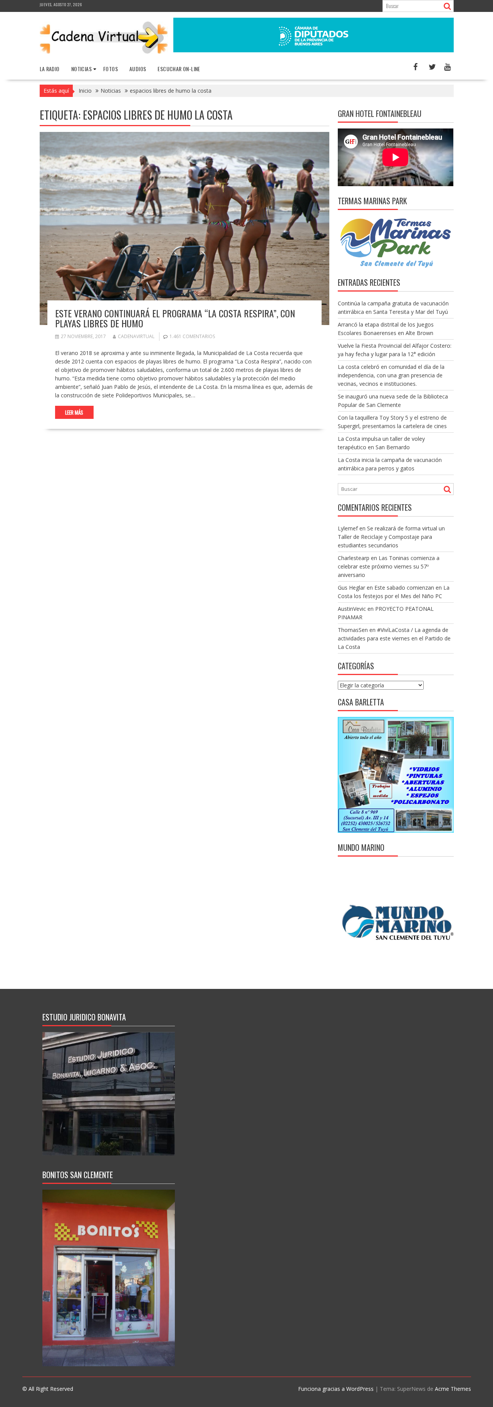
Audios (137, 69)
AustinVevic (352, 608)
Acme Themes (453, 1388)
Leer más (74, 412)
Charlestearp (353, 558)
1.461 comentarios (192, 336)
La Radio (50, 69)
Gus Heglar (351, 587)
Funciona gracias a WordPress (336, 1388)
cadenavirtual (136, 336)
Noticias (81, 69)
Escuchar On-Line (179, 69)
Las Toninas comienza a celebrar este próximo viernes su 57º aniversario (388, 566)
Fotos (110, 69)
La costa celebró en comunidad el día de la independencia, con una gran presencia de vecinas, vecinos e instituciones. (391, 375)
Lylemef (348, 528)
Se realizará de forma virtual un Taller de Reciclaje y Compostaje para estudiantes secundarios (391, 537)
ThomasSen (353, 629)
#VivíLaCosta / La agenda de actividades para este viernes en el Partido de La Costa (394, 638)
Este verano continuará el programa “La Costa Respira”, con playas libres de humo (175, 318)
